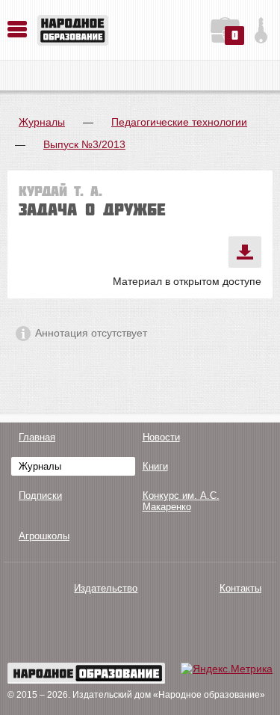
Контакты (240, 588)
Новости (161, 437)
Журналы (42, 122)
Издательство (105, 588)
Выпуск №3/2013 (84, 144)
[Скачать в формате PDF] (244, 252)
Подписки (40, 495)
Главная (37, 437)
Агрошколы (44, 535)
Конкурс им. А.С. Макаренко (181, 501)
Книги (155, 466)
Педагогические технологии (179, 122)
